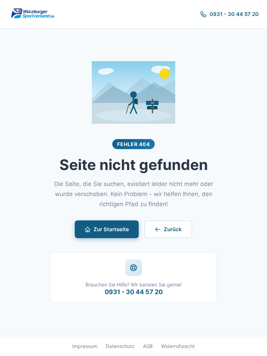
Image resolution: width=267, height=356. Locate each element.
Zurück (173, 229)
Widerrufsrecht (178, 346)
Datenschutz (120, 346)
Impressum (84, 346)
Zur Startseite (111, 229)
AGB (148, 346)
